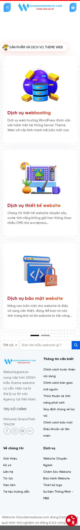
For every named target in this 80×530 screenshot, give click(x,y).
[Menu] (7, 7)
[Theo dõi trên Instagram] (14, 443)
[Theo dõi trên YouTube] (22, 443)
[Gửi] (76, 358)
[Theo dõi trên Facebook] (7, 443)
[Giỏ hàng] (73, 7)
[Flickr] (30, 443)
